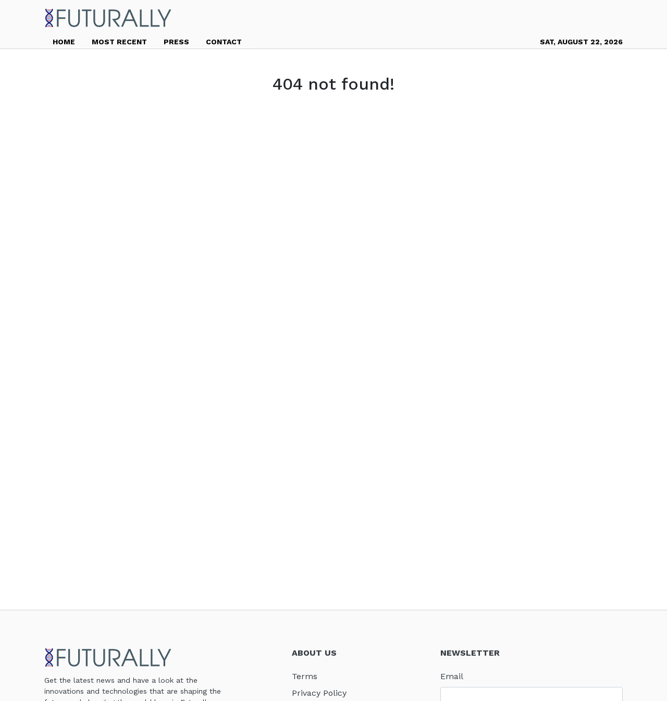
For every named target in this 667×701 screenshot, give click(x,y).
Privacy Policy (319, 693)
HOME (64, 42)
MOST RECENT (119, 42)
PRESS (176, 42)
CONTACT (224, 42)
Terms (304, 676)
